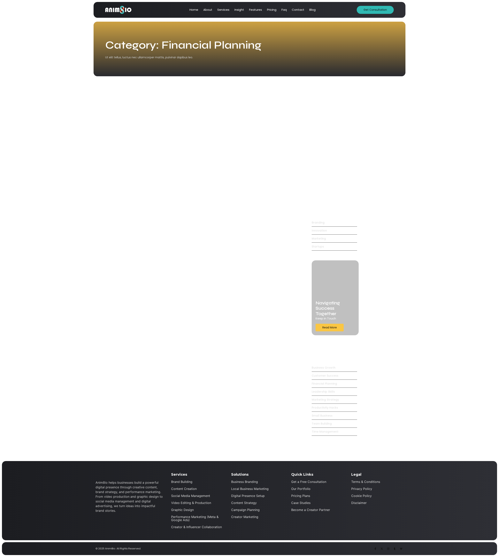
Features (255, 10)
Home (193, 10)
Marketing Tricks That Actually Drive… (335, 142)
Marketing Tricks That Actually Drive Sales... (198, 204)
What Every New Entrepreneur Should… (335, 119)
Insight (239, 10)
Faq (284, 10)
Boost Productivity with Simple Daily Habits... (200, 245)
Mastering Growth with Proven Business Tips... (202, 286)
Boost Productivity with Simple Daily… (335, 188)
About (207, 10)
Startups (165, 198)
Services (223, 10)
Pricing (271, 10)
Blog (312, 10)
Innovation (151, 198)
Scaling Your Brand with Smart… (330, 165)
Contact (298, 10)
